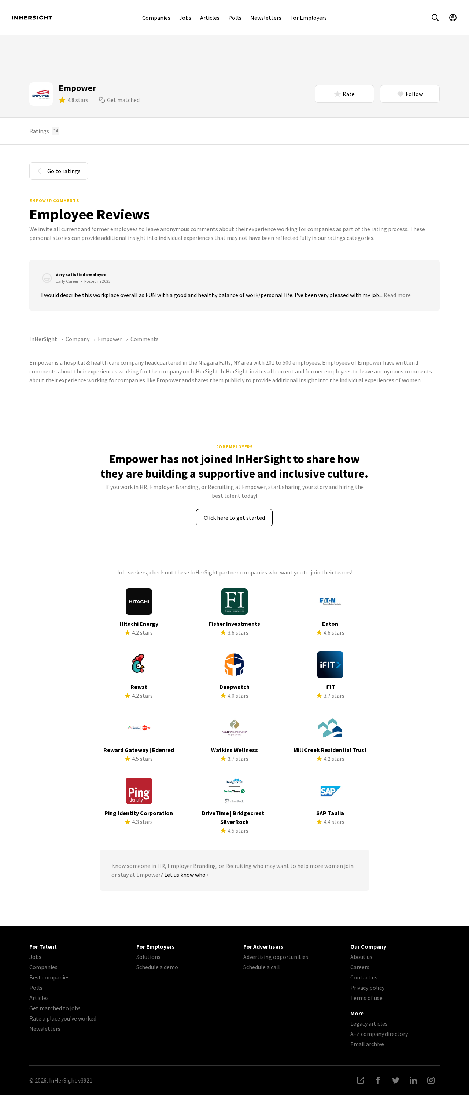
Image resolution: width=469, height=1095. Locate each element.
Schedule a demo (157, 967)
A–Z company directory (379, 1033)
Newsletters (265, 17)
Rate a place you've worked (62, 1018)
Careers (359, 967)
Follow (414, 94)
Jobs (185, 17)
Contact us (363, 977)
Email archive (367, 1044)
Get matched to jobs (55, 1008)
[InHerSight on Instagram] (431, 1080)
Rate (349, 94)
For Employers (308, 17)
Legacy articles (369, 1023)
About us (361, 956)
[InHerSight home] (31, 17)
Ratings (43, 131)
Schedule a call (261, 967)
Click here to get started (234, 517)
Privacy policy (367, 987)
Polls (234, 17)
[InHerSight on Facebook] (378, 1080)
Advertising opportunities (275, 956)
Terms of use (366, 997)
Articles (209, 17)
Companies (156, 17)
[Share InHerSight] (360, 1080)
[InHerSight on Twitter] (396, 1080)
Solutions (148, 956)
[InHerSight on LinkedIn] (413, 1080)
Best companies (49, 977)
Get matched (123, 99)
